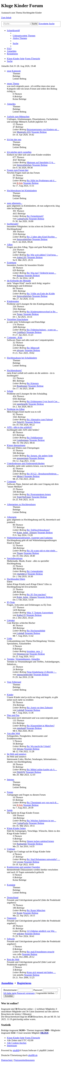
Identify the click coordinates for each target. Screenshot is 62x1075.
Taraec (20, 314)
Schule (10, 391)
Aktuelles (11, 104)
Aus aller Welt (13, 733)
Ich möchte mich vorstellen (19, 152)
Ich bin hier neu (14, 139)
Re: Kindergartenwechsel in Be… (42, 311)
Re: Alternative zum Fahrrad (40, 419)
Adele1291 (22, 257)
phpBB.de (32, 1055)
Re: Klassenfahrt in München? (41, 725)
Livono (20, 862)
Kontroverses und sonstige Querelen (23, 867)
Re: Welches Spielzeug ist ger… (41, 820)
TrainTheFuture (24, 497)
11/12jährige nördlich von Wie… (42, 931)
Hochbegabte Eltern (16, 579)
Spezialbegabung (14, 558)
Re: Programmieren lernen (39, 494)
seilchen (20, 933)
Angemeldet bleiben (45, 993)
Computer (11, 481)
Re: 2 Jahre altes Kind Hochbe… (42, 237)
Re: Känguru (33, 383)
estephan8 (21, 728)
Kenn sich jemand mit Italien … (41, 972)
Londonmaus (23, 440)
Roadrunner (22, 386)
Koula (19, 913)
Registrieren (24, 983)
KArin (20, 183)
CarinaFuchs (22, 218)
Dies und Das (13, 715)
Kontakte (11, 885)
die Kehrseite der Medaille (19, 280)
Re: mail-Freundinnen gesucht (40, 951)
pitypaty (20, 350)
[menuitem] (24, 35)
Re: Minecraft (33, 348)
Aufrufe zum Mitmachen (18, 116)
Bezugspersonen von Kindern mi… (43, 129)
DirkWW (21, 772)
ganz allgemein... (14, 203)
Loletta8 (20, 633)
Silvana (20, 749)
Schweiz (11, 939)
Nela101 (21, 422)
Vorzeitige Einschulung (17, 319)
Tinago (20, 553)
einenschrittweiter (25, 674)
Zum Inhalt (6, 17)
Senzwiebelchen (24, 165)
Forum (10, 792)
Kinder (10, 694)
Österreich (11, 918)
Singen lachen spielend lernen (40, 841)
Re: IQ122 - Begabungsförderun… (43, 474)
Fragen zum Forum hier (17, 170)
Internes (10, 779)
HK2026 (44, 1033)
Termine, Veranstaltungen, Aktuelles (23, 659)
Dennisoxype (23, 654)
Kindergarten (13, 301)
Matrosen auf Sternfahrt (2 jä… (41, 162)
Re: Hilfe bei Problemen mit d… (41, 180)
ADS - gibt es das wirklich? (19, 427)
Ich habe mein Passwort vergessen (19, 993)
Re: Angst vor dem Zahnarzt (40, 707)
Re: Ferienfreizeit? (35, 216)
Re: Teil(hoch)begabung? (38, 530)
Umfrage (11, 849)
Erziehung (11, 262)
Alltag (10, 244)
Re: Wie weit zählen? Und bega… (42, 255)
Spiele (10, 810)
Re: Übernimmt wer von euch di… (43, 802)
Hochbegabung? (14, 370)
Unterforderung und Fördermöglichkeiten (26, 463)
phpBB (16, 1050)
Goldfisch (21, 332)
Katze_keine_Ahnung (27, 532)
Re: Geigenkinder (35, 571)
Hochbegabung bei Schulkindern (22, 358)
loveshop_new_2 (34, 651)
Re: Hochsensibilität (36, 630)
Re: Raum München (36, 910)
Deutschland (12, 897)
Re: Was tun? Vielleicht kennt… (41, 273)
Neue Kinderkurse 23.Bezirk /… (42, 672)
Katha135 (21, 615)
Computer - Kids (14, 337)
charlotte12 (22, 574)
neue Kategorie (14, 71)
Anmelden (7, 983)
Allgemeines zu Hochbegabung (21, 504)
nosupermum (23, 458)
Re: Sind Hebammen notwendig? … (43, 859)
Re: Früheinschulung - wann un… (42, 329)
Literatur (11, 620)
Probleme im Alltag (16, 409)
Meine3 (20, 476)
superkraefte (22, 404)
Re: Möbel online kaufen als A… (42, 769)
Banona (20, 275)
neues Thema (13, 83)
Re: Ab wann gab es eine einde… (42, 550)
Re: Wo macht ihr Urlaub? (39, 746)
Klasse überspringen (16, 445)
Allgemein (11, 517)
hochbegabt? (12, 224)
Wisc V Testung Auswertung (40, 612)
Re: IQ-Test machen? (36, 594)
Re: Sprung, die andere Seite (40, 455)
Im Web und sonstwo (16, 754)
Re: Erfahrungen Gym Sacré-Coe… (43, 401)
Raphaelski (22, 844)
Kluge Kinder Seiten (16, 828)
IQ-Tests (11, 602)
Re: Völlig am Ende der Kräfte (41, 293)
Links (9, 638)
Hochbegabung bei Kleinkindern (22, 190)
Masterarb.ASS (24, 132)
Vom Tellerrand (14, 682)
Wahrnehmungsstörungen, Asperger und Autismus (30, 537)
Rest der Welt (13, 959)
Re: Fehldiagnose (35, 437)
